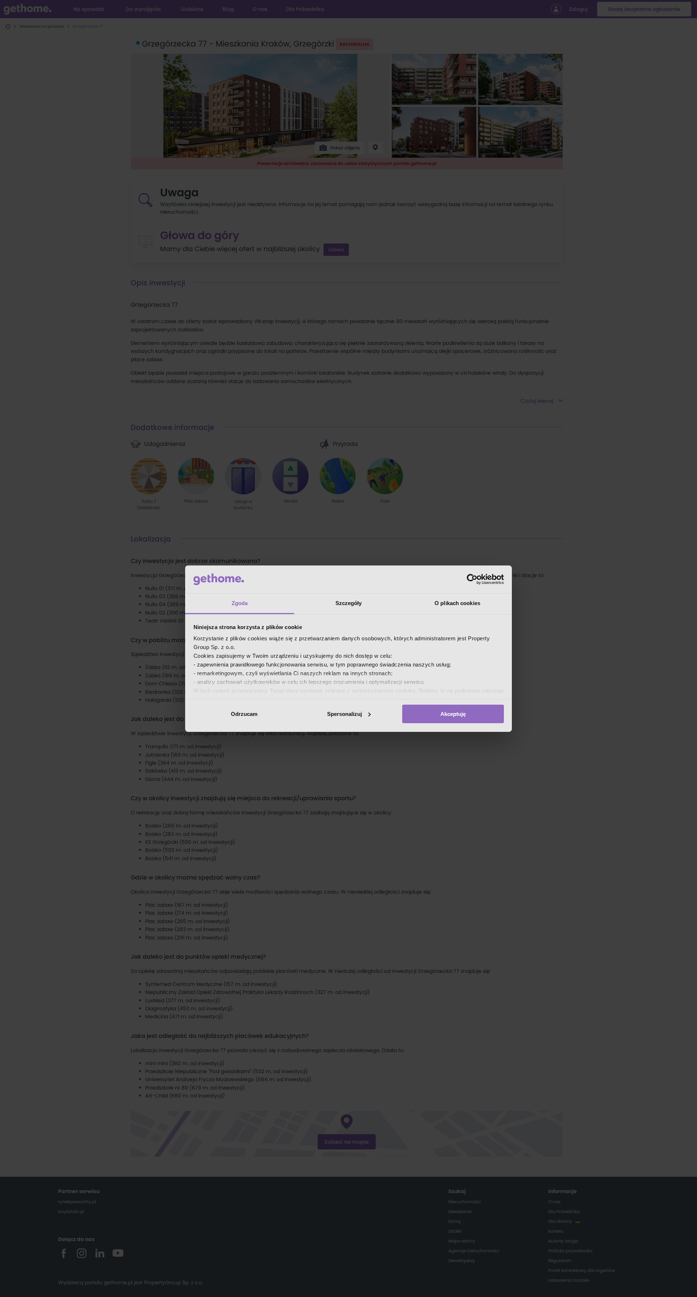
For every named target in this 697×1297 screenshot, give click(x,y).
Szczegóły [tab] (348, 603)
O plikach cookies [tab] (457, 603)
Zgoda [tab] (240, 603)
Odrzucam (244, 714)
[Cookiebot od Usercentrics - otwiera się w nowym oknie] (472, 579)
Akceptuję (453, 714)
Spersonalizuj (344, 714)
